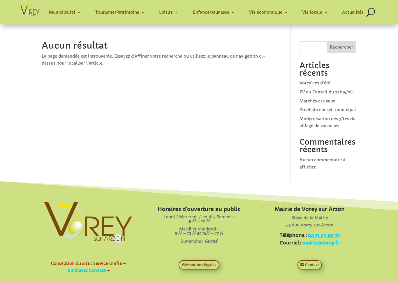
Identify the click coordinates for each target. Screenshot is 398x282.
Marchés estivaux (317, 101)
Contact (312, 265)
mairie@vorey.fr (320, 243)
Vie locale (312, 12)
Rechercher (341, 47)
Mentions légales (201, 265)
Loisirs (166, 12)
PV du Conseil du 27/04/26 (326, 92)
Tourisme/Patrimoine (117, 12)
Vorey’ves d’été (315, 83)
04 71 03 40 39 (324, 235)
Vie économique (265, 12)
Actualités (352, 12)
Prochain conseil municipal (328, 109)
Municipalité (62, 12)
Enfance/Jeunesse (211, 12)
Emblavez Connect (87, 270)
